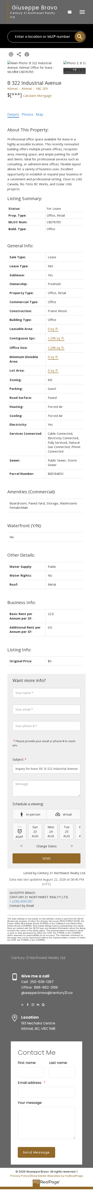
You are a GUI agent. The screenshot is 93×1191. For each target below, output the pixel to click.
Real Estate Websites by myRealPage (57, 1176)
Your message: (30, 1102)
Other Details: (21, 555)
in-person (33, 814)
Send (46, 858)
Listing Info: (19, 650)
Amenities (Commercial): (31, 492)
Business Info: (21, 602)
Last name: (58, 1062)
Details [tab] (13, 114)
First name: (27, 1062)
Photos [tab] (27, 114)
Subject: (18, 759)
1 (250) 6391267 (21, 901)
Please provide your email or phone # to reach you (44, 743)
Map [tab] (39, 114)
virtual (67, 814)
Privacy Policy (19, 1176)
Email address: (30, 1082)
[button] (22, 1004)
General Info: (20, 246)
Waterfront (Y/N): (24, 526)
